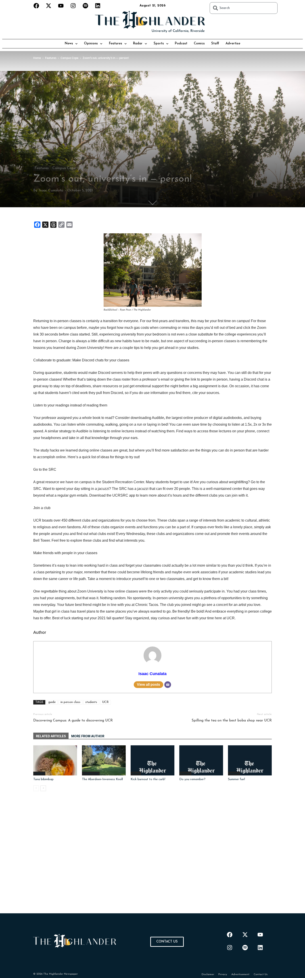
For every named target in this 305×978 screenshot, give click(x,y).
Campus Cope (63, 168)
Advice (136, 773)
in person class (70, 702)
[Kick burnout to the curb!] (152, 760)
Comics (199, 43)
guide (52, 702)
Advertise (233, 43)
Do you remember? (192, 779)
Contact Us (260, 974)
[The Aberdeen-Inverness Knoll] (104, 760)
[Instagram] (73, 5)
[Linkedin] (97, 5)
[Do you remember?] (201, 760)
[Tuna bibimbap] (55, 760)
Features (115, 43)
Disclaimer (208, 974)
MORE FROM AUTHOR (87, 736)
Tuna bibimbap (43, 779)
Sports (159, 43)
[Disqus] (152, 857)
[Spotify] (85, 5)
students (91, 702)
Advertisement (240, 974)
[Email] (167, 684)
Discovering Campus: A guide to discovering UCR (73, 720)
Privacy (222, 974)
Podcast (181, 43)
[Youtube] (61, 5)
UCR (105, 702)
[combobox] (244, 8)
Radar (137, 43)
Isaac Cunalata (51, 190)
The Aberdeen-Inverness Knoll (102, 779)
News (69, 43)
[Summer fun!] (250, 760)
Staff (215, 43)
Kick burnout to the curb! (148, 779)
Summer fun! (236, 779)
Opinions (91, 43)
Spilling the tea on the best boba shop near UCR (232, 720)
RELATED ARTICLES (51, 736)
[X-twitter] (48, 5)
